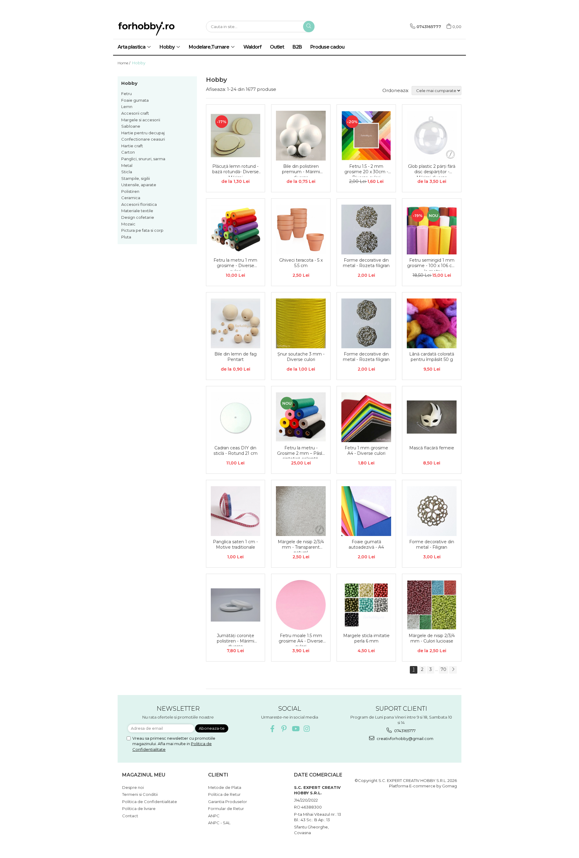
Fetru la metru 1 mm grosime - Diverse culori (235, 264)
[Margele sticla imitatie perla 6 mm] (366, 605)
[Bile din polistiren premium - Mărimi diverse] (301, 136)
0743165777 (404, 730)
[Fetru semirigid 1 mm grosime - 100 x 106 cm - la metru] (432, 229)
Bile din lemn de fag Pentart (235, 356)
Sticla (126, 171)
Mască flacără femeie (431, 448)
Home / (124, 63)
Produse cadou (327, 47)
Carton (128, 152)
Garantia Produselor (227, 801)
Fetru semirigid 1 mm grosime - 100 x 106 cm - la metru (431, 264)
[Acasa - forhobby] (157, 28)
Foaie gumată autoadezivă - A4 (366, 544)
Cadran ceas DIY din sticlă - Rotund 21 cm (236, 450)
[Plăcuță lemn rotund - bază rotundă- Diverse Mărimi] (236, 136)
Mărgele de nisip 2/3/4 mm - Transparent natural (301, 545)
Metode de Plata (224, 787)
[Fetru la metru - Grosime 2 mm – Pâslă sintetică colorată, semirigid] (301, 417)
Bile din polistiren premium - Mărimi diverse (301, 170)
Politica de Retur (224, 794)
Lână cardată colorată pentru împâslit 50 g (431, 356)
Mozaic (128, 224)
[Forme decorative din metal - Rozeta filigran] (366, 229)
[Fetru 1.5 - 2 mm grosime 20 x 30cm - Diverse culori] (366, 136)
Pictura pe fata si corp (142, 230)
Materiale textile (137, 210)
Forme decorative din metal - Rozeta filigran (366, 262)
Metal (126, 165)
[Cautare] (309, 26)
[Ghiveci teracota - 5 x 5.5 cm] (301, 229)
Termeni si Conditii (140, 794)
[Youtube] (295, 728)
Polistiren (130, 191)
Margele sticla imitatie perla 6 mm (366, 638)
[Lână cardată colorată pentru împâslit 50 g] (432, 323)
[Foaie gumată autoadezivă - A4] (366, 511)
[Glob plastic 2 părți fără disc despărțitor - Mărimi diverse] (432, 136)
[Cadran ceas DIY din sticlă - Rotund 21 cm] (236, 417)
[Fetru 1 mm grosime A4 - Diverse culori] (366, 417)
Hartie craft (132, 145)
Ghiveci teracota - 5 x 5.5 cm (301, 262)
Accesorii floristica (139, 204)
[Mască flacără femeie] (432, 417)
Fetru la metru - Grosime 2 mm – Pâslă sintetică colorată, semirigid (300, 451)
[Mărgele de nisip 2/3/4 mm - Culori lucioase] (432, 605)
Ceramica (130, 197)
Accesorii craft (135, 113)
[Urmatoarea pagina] (453, 670)
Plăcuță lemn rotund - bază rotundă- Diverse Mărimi (235, 170)
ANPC (214, 815)
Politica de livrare (139, 808)
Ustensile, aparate (138, 184)
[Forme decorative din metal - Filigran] (432, 511)
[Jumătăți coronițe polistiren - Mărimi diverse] (236, 605)
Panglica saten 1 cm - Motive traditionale (235, 544)
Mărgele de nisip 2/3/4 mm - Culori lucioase (432, 638)
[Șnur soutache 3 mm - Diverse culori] (301, 323)
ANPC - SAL (219, 822)
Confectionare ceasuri (143, 139)
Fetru (126, 93)
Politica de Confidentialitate (149, 801)
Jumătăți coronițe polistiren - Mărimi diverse (235, 639)
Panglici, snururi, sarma (143, 158)
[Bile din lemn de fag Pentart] (236, 323)
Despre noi (133, 787)
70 (443, 669)
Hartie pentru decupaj (143, 132)
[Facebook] (272, 728)
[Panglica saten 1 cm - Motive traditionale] (236, 511)
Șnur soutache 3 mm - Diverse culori (300, 356)
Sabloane (130, 126)
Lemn (126, 106)
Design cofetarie (137, 217)
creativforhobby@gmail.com (404, 738)
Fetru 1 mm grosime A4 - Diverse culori (366, 450)
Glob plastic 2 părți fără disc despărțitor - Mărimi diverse (431, 170)
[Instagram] (307, 728)
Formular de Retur (226, 808)
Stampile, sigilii (135, 178)
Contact (130, 815)
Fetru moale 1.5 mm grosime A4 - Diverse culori (301, 639)
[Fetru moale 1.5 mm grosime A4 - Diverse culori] (301, 605)
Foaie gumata (135, 100)
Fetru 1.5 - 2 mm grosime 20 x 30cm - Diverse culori (366, 170)
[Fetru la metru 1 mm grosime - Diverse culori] (236, 229)
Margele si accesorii (140, 119)
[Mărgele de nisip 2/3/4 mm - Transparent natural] (301, 511)
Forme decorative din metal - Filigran (431, 544)
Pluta (126, 236)
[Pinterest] (284, 728)
